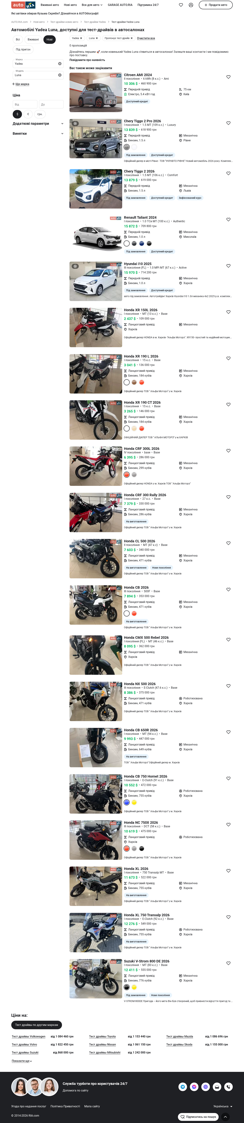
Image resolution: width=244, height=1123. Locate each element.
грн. (40, 114)
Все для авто (90, 5)
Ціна (16, 95)
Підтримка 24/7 (148, 5)
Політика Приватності (65, 1106)
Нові (50, 39)
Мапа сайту (92, 1106)
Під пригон (23, 49)
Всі (18, 39)
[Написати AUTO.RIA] (217, 1087)
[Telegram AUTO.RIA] (182, 1087)
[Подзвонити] (228, 1087)
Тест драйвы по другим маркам (36, 1025)
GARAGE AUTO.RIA (120, 5)
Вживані (33, 39)
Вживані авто (50, 5)
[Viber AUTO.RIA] (205, 1087)
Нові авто (70, 5)
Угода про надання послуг (28, 1106)
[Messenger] (194, 1087)
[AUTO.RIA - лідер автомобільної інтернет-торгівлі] (23, 5)
